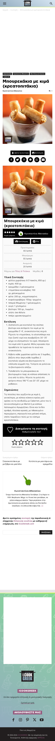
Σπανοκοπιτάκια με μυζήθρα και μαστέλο (12, 462)
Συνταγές (14, 10)
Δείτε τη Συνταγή (21, 153)
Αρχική (5, 10)
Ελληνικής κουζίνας (22, 521)
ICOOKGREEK (22, 735)
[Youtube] (41, 720)
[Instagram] (20, 720)
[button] (4, 3)
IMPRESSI (41, 738)
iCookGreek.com (26, 523)
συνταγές (25, 518)
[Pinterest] (27, 720)
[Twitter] (34, 720)
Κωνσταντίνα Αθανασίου (20, 74)
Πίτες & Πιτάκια (22, 271)
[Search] (51, 3)
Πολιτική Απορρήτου (27, 730)
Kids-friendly (7, 74)
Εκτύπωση (38, 153)
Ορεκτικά (6, 77)
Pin (37, 241)
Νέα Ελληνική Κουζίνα (37, 74)
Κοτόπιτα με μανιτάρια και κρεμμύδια (40, 462)
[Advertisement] (27, 568)
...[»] (41, 506)
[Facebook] (13, 720)
